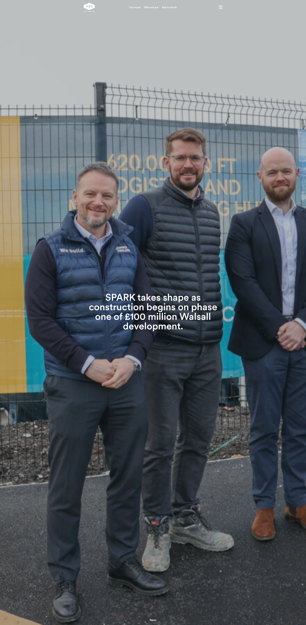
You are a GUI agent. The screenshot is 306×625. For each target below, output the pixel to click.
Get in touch (169, 7)
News (153, 620)
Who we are (151, 7)
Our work (135, 7)
